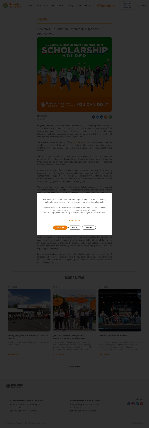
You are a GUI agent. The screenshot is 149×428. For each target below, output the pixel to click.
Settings (89, 228)
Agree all (60, 228)
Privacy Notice (74, 220)
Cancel (74, 228)
